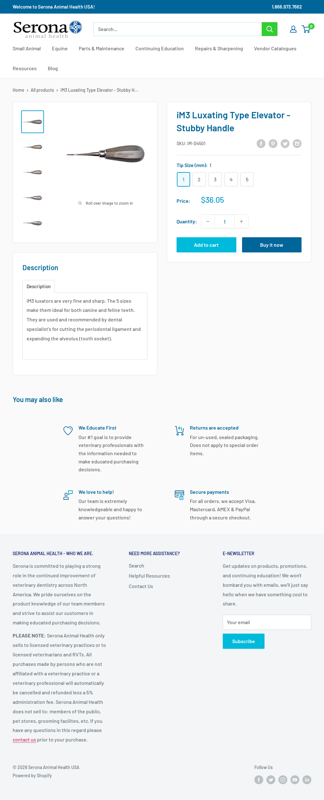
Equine (60, 48)
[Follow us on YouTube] (294, 779)
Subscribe (243, 641)
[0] (306, 29)
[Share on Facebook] (261, 143)
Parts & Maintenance (101, 48)
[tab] (38, 286)
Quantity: (187, 221)
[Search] (269, 29)
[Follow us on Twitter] (270, 779)
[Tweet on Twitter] (285, 143)
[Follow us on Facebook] (258, 779)
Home (18, 90)
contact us (24, 739)
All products (42, 90)
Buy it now (271, 245)
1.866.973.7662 (287, 6)
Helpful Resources (149, 576)
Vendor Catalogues (275, 48)
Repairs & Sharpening (219, 48)
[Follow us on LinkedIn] (306, 779)
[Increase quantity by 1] (241, 221)
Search (136, 565)
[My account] (293, 29)
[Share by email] (297, 143)
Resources (25, 68)
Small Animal (27, 48)
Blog (53, 68)
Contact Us (141, 586)
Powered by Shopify (32, 775)
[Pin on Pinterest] (273, 143)
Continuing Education (159, 48)
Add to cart (206, 245)
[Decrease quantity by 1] (208, 221)
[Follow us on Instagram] (282, 779)
